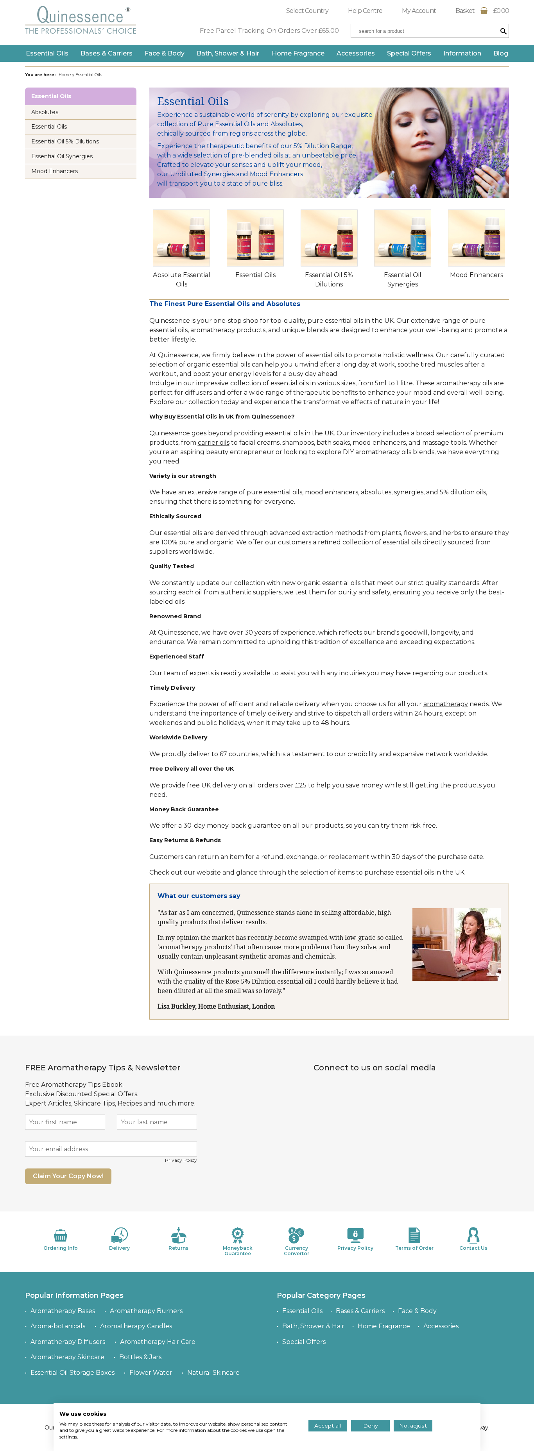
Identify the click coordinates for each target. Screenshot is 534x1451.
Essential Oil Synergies (62, 156)
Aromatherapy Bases (62, 1311)
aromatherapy (445, 704)
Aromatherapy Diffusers (67, 1341)
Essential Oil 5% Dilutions (65, 141)
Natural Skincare (213, 1372)
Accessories (356, 53)
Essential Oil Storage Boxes (72, 1372)
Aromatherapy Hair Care (157, 1341)
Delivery (119, 1248)
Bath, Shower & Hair (228, 53)
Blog (500, 53)
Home (65, 74)
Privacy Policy (181, 1160)
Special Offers (409, 53)
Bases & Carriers (107, 53)
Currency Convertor (296, 1250)
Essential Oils (47, 53)
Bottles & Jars (140, 1357)
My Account (419, 10)
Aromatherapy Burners (146, 1311)
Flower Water (150, 1372)
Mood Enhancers (476, 275)
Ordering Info (60, 1248)
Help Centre (365, 10)
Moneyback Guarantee (238, 1250)
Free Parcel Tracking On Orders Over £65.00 (269, 30)
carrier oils (213, 442)
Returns (178, 1248)
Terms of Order (414, 1248)
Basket (482, 10)
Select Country (307, 10)
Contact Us (473, 1248)
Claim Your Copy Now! (68, 1176)
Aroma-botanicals (57, 1326)
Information (462, 53)
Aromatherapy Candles (136, 1326)
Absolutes (44, 112)
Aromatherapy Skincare (67, 1357)
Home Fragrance (298, 53)
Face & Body (165, 53)
